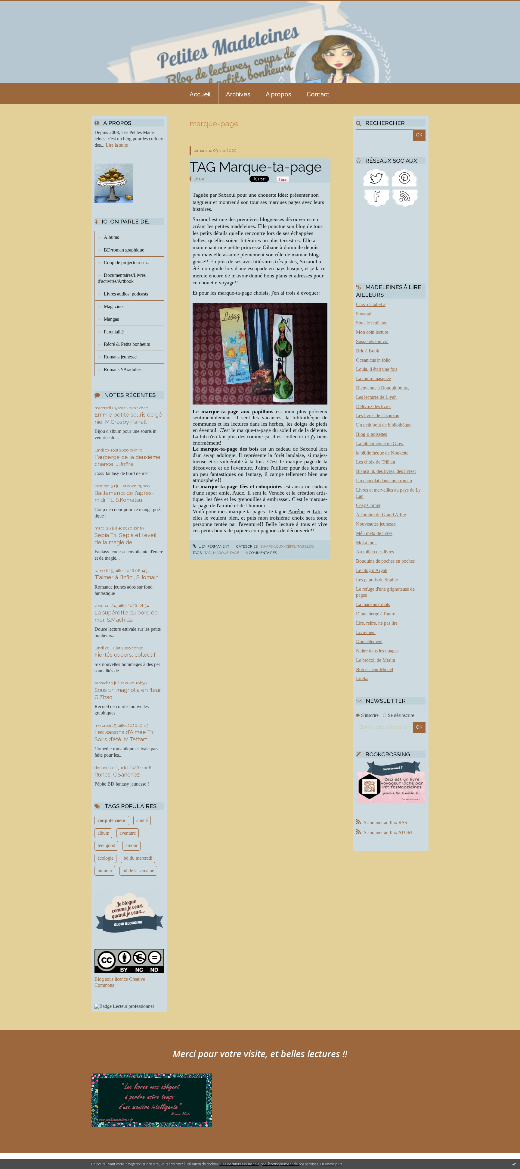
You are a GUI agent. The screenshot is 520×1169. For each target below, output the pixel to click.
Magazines (114, 306)
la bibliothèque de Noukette (382, 452)
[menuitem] (200, 93)
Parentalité (114, 331)
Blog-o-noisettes (371, 434)
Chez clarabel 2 (370, 304)
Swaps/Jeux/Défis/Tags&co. (287, 546)
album (103, 833)
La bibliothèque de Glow (380, 443)
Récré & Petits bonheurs (127, 344)
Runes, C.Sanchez (117, 774)
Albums (111, 237)
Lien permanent (213, 546)
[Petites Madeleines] (376, 197)
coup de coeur (112, 820)
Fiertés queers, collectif (125, 655)
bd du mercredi (138, 858)
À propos (278, 94)
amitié (142, 820)
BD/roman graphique (124, 249)
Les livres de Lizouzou (377, 415)
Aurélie (296, 511)
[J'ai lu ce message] (514, 1163)
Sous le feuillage (371, 322)
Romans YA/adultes (122, 369)
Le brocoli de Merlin (375, 660)
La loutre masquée (373, 378)
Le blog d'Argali (371, 570)
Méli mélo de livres (374, 533)
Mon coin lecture (372, 332)
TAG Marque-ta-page (256, 167)
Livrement (366, 632)
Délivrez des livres (373, 406)
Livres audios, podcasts (126, 293)
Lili (316, 511)
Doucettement (369, 641)
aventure (127, 833)
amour (131, 845)
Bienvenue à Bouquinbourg (382, 387)
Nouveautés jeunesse (376, 524)
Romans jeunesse (120, 356)
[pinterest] (404, 177)
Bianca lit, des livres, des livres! (386, 471)
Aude (238, 493)
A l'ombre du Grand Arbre (381, 514)
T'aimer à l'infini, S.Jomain (126, 577)
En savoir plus (331, 1164)
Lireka (362, 678)
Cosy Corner (368, 505)
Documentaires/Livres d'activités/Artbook (122, 278)
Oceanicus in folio (373, 360)
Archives (238, 94)
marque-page (226, 553)
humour (105, 870)
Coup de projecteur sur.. (126, 262)
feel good (106, 845)
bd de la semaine (138, 870)
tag (207, 553)
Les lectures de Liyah (376, 397)
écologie (105, 858)
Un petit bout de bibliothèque (383, 424)
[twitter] (376, 177)
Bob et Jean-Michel (374, 669)
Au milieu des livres (375, 551)
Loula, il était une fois (376, 369)
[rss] (404, 197)
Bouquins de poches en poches (385, 561)
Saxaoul (227, 195)
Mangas (111, 319)
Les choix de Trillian (375, 461)
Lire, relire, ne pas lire (377, 623)
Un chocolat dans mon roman (384, 480)
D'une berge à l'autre (375, 613)
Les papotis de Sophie (377, 579)
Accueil (200, 94)
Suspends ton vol (372, 341)
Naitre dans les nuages (377, 650)
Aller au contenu (20, 5)
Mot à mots (366, 542)
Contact (318, 94)
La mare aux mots (373, 604)
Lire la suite (117, 145)
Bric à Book (367, 350)
